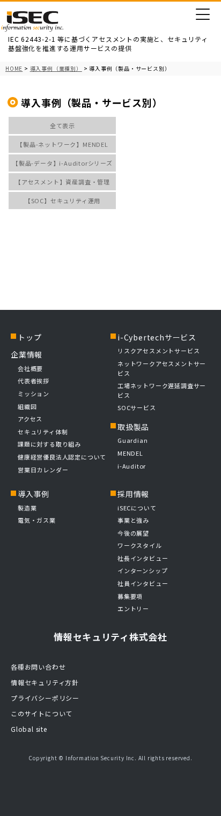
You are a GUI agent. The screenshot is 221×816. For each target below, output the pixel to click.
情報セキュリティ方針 (45, 682)
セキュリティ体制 (43, 431)
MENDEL (130, 453)
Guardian (132, 440)
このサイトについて (41, 713)
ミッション (33, 393)
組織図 (27, 406)
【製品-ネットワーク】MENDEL (62, 144)
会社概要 (30, 368)
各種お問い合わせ (38, 666)
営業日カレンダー (43, 469)
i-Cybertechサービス (156, 337)
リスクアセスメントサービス (158, 350)
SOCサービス (139, 407)
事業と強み (133, 520)
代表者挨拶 (33, 380)
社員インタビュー (142, 583)
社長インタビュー (142, 558)
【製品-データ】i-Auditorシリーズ (62, 163)
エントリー (133, 608)
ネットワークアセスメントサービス (161, 368)
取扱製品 (133, 426)
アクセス (30, 418)
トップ (29, 337)
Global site (29, 728)
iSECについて (136, 507)
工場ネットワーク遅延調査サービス (161, 390)
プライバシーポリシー (45, 697)
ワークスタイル (139, 545)
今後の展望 (133, 533)
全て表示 (62, 125)
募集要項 (130, 596)
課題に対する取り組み (49, 444)
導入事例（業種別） (56, 68)
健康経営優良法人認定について (62, 456)
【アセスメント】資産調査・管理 (62, 181)
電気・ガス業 (37, 520)
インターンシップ (142, 570)
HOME (14, 68)
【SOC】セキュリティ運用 (62, 200)
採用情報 (133, 493)
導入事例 (33, 493)
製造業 (27, 507)
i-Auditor (131, 466)
